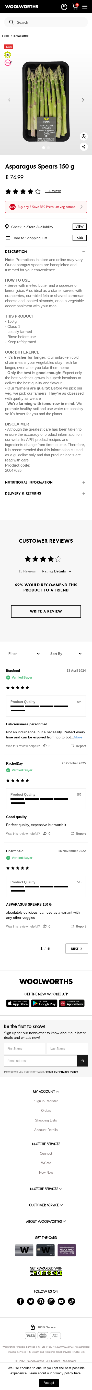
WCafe (46, 1163)
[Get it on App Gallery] (72, 1003)
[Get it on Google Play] (45, 1003)
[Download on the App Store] (18, 1003)
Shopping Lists (46, 1120)
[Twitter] (30, 1301)
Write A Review (46, 611)
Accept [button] (49, 1383)
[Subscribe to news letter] (82, 1061)
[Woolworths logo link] (21, 6)
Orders (46, 1111)
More (78, 737)
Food (5, 35)
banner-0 (43, 147)
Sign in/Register (46, 1101)
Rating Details (54, 571)
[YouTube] (61, 1301)
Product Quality (22, 702)
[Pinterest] (40, 1301)
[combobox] (50, 22)
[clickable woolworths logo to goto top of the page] (46, 981)
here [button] (77, 1373)
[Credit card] (45, 1250)
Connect (46, 1153)
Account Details (46, 1130)
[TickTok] (71, 1301)
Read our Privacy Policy (62, 1071)
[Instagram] (51, 1301)
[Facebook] (20, 1301)
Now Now (46, 1172)
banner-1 (48, 147)
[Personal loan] (67, 1250)
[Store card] (24, 1250)
